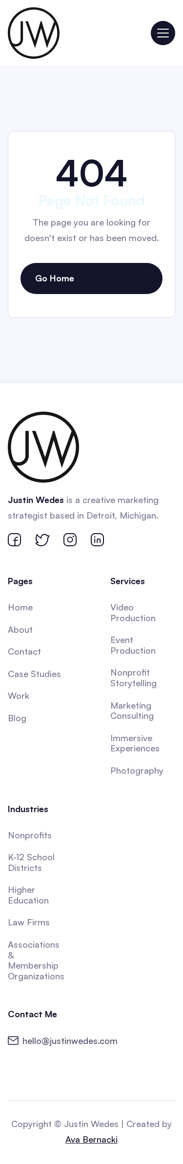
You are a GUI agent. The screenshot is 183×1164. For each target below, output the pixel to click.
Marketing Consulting (132, 710)
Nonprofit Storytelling (133, 677)
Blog (17, 717)
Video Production (133, 612)
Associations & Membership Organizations (36, 960)
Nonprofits (30, 835)
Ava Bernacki (91, 1139)
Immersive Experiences (135, 743)
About (20, 629)
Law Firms (29, 922)
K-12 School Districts (31, 862)
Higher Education (28, 894)
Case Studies (34, 673)
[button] (163, 33)
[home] (34, 33)
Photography (136, 770)
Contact (24, 651)
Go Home (54, 278)
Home (20, 607)
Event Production (133, 645)
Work (18, 695)
